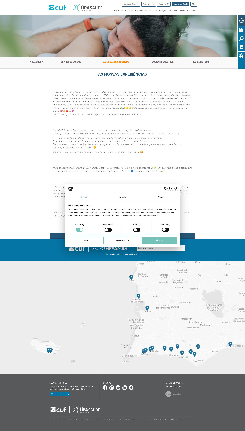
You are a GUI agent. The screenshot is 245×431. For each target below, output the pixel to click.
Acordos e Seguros (130, 4)
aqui (140, 254)
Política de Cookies (127, 420)
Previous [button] (238, 69)
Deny (86, 240)
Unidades (129, 11)
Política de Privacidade (109, 420)
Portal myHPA (164, 4)
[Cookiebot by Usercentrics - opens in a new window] (166, 189)
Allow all (159, 240)
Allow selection (122, 240)
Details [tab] (122, 197)
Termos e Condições (58, 420)
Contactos (191, 11)
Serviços (162, 11)
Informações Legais (144, 420)
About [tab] (161, 197)
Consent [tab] (84, 197)
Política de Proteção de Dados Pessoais (83, 420)
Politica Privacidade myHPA (164, 420)
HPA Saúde (118, 11)
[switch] (108, 230)
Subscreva (56, 394)
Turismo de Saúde (180, 4)
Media (182, 11)
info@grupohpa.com (173, 386)
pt (193, 4)
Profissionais (173, 11)
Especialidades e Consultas (146, 11)
